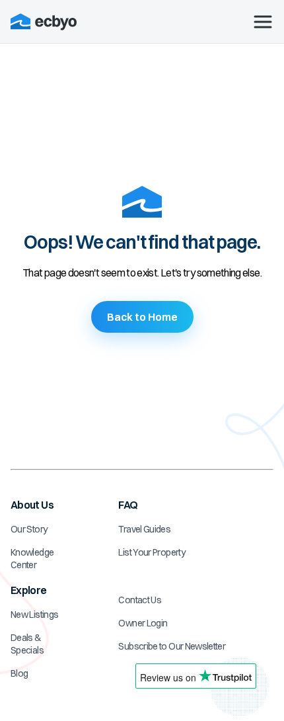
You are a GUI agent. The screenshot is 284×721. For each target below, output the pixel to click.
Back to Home (142, 316)
